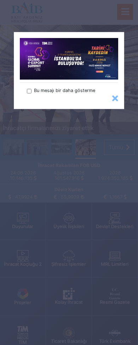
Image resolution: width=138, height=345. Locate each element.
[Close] (115, 98)
